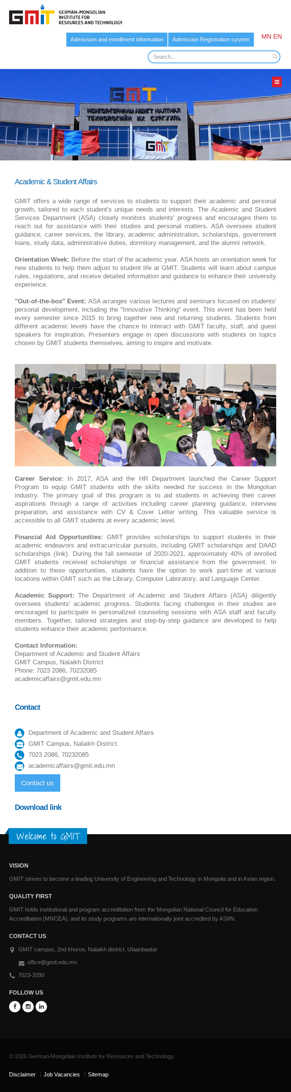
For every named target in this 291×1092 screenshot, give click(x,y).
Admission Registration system (211, 39)
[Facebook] (14, 1006)
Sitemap (98, 1074)
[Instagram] (28, 1006)
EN (277, 36)
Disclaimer (22, 1074)
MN (266, 36)
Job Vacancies (62, 1074)
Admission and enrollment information (116, 39)
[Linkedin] (41, 1006)
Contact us (37, 783)
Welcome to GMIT (48, 836)
